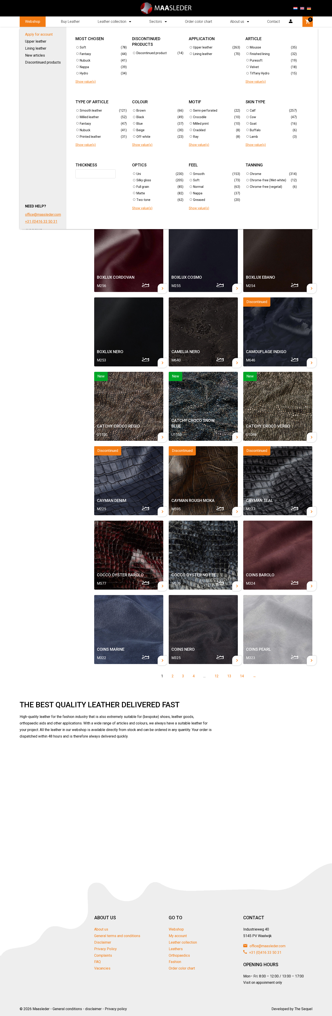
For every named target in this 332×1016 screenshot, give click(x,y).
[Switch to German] (309, 8)
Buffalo (255, 130)
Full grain (142, 186)
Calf (253, 110)
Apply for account (39, 34)
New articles (35, 55)
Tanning (254, 165)
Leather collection (112, 21)
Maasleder (41, 1009)
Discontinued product (151, 53)
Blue (139, 123)
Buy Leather (70, 21)
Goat (253, 123)
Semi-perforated (205, 110)
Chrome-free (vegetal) (266, 186)
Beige (140, 130)
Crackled (199, 130)
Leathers (176, 949)
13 (228, 676)
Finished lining (260, 54)
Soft (83, 47)
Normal (198, 186)
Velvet (254, 67)
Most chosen (89, 38)
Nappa (84, 67)
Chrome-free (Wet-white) (268, 180)
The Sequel (303, 1009)
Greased (199, 200)
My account (178, 936)
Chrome (255, 174)
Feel (193, 165)
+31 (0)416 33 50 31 (41, 221)
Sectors (155, 21)
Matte (140, 193)
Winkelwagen (310, 19)
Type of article (91, 101)
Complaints (103, 955)
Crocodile (199, 117)
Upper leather (35, 41)
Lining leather (35, 48)
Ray (196, 136)
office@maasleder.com (43, 214)
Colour (140, 101)
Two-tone (143, 200)
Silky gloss (143, 180)
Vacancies (102, 968)
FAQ (97, 962)
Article (253, 38)
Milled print (201, 123)
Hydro (84, 73)
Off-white (143, 136)
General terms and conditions (117, 936)
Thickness (86, 165)
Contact (273, 21)
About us (237, 21)
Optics (139, 165)
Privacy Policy (105, 949)
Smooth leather (91, 110)
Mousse (255, 47)
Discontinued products (43, 62)
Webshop (32, 21)
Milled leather (89, 117)
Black (140, 117)
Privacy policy (116, 1009)
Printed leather (90, 136)
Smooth (199, 174)
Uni (138, 174)
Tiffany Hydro (259, 73)
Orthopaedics (179, 955)
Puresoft (256, 60)
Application (202, 38)
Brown (141, 110)
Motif (195, 101)
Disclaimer (102, 942)
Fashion (175, 962)
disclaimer (93, 1009)
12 (216, 676)
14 (241, 676)
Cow (253, 117)
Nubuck (85, 60)
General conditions (67, 1009)
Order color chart (198, 21)
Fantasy (85, 54)
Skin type (255, 101)
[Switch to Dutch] (295, 8)
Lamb (254, 136)
